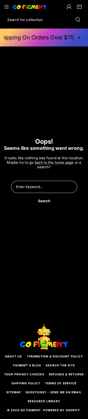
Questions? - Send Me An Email (54, 392)
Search (44, 201)
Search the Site (60, 365)
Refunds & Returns (66, 374)
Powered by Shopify (61, 410)
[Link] (29, 6)
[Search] (78, 19)
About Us (13, 356)
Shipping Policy (25, 383)
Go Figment (30, 410)
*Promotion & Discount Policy (55, 356)
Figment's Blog (27, 365)
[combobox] (44, 19)
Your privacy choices (24, 374)
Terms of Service (61, 383)
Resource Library (44, 401)
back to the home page (54, 162)
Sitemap (13, 392)
